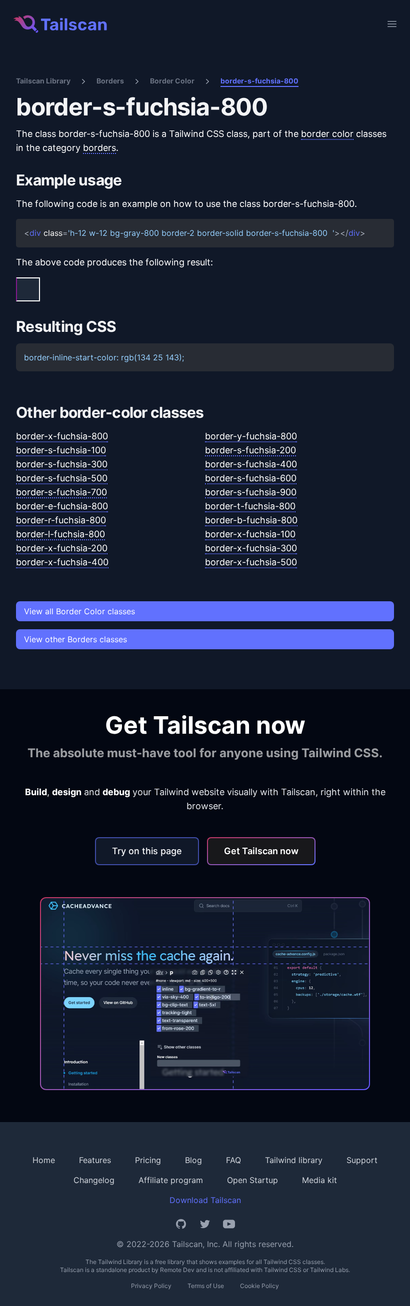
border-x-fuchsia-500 (251, 562)
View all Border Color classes (79, 611)
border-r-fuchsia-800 (61, 520)
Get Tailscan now (261, 851)
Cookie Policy (259, 1286)
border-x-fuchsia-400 (62, 562)
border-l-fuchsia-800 (60, 534)
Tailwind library (293, 1160)
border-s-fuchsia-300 (62, 464)
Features (95, 1160)
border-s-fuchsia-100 (61, 450)
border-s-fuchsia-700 (61, 492)
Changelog (94, 1180)
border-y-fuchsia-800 (251, 436)
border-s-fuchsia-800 (259, 80)
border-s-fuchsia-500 (62, 478)
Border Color (172, 80)
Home (43, 1160)
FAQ (233, 1160)
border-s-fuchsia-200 (250, 450)
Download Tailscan (205, 1200)
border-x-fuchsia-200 (62, 548)
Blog (193, 1160)
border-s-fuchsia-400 (251, 464)
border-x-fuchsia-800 (62, 436)
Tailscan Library (43, 80)
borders (99, 147)
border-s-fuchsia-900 (250, 492)
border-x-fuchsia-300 (251, 548)
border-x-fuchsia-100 (250, 534)
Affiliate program (170, 1180)
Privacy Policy (151, 1286)
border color (327, 133)
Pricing (148, 1160)
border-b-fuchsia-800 (251, 520)
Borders (110, 80)
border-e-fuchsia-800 (62, 506)
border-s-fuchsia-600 (250, 478)
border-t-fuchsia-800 (250, 506)
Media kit (319, 1180)
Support (362, 1160)
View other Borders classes (75, 639)
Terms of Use (206, 1286)
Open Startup (252, 1180)
